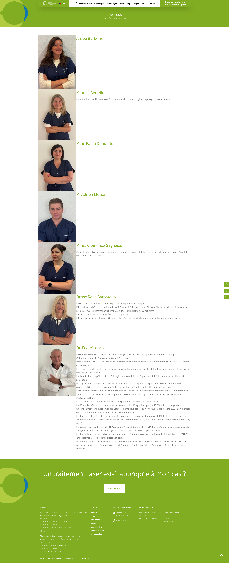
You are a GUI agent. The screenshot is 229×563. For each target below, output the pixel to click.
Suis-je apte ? (114, 488)
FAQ (128, 3)
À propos (94, 516)
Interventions (96, 520)
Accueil (106, 18)
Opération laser (85, 3)
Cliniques (136, 3)
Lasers (121, 3)
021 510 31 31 (123, 521)
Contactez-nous (97, 530)
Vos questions (97, 527)
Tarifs (144, 3)
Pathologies (99, 3)
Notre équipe (96, 534)
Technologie (112, 3)
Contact (152, 3)
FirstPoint (70, 558)
